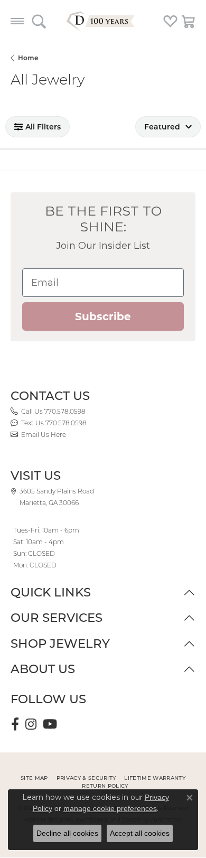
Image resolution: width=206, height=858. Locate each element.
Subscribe (103, 316)
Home (28, 58)
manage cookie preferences (110, 808)
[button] (38, 21)
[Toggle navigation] (17, 21)
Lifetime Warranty (154, 778)
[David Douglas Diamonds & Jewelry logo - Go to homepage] (103, 21)
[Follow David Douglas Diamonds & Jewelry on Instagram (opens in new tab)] (31, 724)
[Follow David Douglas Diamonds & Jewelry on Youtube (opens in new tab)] (50, 724)
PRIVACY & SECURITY (86, 778)
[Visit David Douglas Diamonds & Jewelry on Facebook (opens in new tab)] (15, 724)
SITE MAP (34, 778)
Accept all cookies (140, 833)
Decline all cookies (67, 833)
